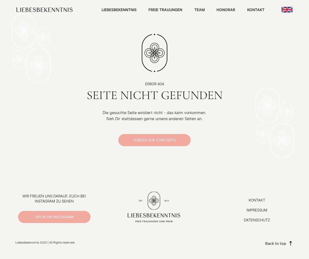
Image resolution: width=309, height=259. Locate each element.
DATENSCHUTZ (257, 220)
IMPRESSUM (256, 210)
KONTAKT (257, 200)
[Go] (287, 9)
